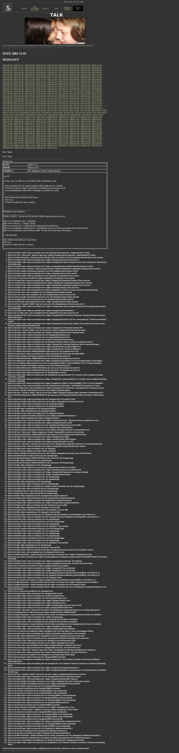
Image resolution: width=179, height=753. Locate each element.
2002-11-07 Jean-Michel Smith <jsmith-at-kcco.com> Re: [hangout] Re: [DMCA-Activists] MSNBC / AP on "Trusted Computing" (55, 363)
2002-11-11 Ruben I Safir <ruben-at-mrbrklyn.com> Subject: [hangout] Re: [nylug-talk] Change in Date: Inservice (49, 285)
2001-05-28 (63, 143)
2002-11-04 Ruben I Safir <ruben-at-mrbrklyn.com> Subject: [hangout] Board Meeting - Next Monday (45, 561)
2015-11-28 (41, 98)
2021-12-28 (30, 79)
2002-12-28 (52, 138)
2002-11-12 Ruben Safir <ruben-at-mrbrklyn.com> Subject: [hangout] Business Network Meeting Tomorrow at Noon (50, 266)
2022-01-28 (18, 79)
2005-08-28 (96, 129)
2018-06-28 (96, 89)
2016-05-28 (74, 96)
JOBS (56, 8)
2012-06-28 (96, 107)
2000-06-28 (85, 145)
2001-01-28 (7, 145)
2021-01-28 (52, 82)
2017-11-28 (74, 91)
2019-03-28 (96, 86)
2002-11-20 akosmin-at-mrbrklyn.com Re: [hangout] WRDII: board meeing (35, 719)
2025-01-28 (18, 70)
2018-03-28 (30, 91)
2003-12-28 (18, 136)
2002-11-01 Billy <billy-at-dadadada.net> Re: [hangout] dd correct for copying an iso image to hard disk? (46, 636)
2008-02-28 (63, 122)
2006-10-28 (41, 126)
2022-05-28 (74, 77)
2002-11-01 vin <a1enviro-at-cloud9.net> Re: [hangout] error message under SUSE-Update (41, 655)
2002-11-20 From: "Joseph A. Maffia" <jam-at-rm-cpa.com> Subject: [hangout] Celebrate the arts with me (47, 674)
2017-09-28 (96, 91)
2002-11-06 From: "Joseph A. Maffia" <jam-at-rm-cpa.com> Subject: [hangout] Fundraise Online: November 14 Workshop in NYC (55, 393)
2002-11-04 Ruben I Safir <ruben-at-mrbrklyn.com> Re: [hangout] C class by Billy (38, 510)
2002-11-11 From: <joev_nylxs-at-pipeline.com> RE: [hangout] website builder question (40, 292)
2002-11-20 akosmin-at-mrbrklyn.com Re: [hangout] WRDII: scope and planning (37, 691)
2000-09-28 (52, 145)
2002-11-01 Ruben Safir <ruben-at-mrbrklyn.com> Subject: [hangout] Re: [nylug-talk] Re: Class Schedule (47, 633)
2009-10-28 (41, 117)
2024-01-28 (52, 72)
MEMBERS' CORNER (67, 8)
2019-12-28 (96, 84)
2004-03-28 (85, 133)
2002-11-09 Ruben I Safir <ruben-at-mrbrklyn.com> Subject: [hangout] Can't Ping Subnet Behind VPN (45, 328)
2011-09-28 (96, 110)
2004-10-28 (7, 133)
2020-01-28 (85, 84)
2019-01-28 (18, 89)
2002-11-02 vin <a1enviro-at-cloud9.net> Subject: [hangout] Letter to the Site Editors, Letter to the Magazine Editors (50, 631)
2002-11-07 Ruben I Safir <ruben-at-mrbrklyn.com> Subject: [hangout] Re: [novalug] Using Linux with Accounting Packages (53, 344)
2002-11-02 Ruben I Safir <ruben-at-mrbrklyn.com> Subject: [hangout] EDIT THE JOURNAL (41, 629)
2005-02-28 (63, 131)
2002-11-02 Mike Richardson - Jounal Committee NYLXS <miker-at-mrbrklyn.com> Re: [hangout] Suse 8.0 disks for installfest (54, 624)
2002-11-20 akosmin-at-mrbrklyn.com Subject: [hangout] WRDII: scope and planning (39, 726)
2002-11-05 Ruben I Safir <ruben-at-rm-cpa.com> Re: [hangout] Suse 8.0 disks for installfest (42, 467)
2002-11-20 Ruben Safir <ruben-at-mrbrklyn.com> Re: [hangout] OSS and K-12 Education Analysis (44, 677)
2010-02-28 (97, 114)
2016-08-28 (41, 96)
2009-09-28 (52, 117)
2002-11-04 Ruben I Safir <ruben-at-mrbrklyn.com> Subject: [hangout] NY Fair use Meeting (41, 568)
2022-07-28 (52, 77)
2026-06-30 (30, 65)
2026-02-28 (74, 65)
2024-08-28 (74, 70)
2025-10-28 (18, 67)
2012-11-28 (41, 107)
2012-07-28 (85, 107)
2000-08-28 (63, 145)
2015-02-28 (41, 100)
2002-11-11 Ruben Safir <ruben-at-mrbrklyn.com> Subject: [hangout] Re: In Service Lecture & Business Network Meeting (53, 290)
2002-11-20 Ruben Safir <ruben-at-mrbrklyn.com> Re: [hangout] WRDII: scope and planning (42, 695)
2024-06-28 (96, 70)
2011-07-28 (13, 112)
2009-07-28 (74, 117)
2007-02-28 (96, 124)
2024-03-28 (30, 72)
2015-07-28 (85, 98)
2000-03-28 (18, 147)
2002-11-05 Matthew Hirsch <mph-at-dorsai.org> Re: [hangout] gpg (32, 456)
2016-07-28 (52, 96)
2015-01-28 (52, 100)
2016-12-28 (96, 93)
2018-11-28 (41, 89)
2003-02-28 (30, 138)
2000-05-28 (96, 145)
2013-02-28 (7, 107)
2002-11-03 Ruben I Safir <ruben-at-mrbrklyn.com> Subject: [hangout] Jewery (37, 603)
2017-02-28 (74, 93)
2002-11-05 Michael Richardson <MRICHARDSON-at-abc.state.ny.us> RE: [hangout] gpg (40, 458)
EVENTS (24, 8)
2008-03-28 (52, 122)
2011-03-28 (58, 112)
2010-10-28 (8, 114)
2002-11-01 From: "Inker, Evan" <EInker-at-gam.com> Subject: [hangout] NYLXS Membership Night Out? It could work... (52, 650)
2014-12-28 (63, 100)
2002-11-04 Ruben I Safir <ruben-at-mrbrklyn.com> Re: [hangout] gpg (33, 477)
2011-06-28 (24, 112)
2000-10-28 (41, 145)
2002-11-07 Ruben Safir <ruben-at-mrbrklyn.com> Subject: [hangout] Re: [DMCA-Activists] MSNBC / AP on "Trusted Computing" (55, 383)
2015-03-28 (30, 100)
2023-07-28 (18, 74)
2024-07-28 (85, 70)
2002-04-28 (41, 140)
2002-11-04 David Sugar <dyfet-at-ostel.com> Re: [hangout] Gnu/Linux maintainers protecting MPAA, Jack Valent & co (51, 514)
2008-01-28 (74, 122)
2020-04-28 (52, 84)
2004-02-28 (96, 133)
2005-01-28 (74, 131)
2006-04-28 (7, 129)
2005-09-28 (85, 129)
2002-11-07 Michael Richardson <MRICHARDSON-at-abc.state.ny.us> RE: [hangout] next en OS (43, 351)
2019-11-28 (7, 86)
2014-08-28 (7, 103)
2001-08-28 (30, 143)
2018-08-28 (74, 89)
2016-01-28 (18, 98)
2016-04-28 (85, 96)
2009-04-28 (7, 119)
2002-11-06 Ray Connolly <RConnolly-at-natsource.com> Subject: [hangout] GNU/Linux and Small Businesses (49, 430)
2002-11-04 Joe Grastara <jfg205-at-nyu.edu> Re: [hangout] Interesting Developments (40, 500)
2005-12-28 (52, 129)
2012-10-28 (52, 107)
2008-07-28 (7, 122)
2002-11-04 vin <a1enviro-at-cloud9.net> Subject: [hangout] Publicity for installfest (38, 566)
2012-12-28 (30, 107)
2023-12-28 (63, 72)
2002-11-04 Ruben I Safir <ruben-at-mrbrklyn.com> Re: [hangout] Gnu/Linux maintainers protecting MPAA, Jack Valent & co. (54, 573)
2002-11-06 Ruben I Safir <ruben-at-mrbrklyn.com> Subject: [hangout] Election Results (40, 423)
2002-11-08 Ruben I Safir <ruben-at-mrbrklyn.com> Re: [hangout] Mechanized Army (39, 335)
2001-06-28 (52, 143)
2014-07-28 (18, 103)
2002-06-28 (18, 140)
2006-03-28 (18, 129)
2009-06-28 (85, 117)
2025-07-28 (52, 67)
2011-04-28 (46, 112)
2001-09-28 (18, 143)
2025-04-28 (85, 67)
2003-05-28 (96, 136)
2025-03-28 (96, 67)
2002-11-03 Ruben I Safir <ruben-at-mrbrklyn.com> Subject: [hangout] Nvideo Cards (39, 600)
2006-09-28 (52, 126)
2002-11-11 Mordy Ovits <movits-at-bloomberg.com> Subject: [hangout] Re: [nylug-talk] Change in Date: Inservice (50, 283)
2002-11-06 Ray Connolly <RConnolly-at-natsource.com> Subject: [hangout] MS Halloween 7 (42, 416)
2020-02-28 (74, 84)
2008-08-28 (96, 119)
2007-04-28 (74, 124)
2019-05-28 (74, 86)
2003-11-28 (29, 136)
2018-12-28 (30, 89)
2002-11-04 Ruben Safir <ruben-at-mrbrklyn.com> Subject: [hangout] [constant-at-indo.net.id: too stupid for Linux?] (50, 550)
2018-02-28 (41, 91)
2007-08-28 (30, 124)
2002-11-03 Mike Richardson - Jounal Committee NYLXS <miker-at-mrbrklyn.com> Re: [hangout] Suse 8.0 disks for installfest (54, 615)
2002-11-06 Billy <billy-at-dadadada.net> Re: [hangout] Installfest (32, 409)
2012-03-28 (30, 110)
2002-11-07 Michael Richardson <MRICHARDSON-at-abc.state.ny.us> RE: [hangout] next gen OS (44, 358)
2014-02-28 (74, 103)
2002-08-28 (96, 138)
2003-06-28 (85, 136)
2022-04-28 (85, 77)
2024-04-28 (18, 72)
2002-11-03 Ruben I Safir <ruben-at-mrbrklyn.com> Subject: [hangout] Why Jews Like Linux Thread (44, 605)
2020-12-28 (63, 82)
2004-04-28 (74, 133)
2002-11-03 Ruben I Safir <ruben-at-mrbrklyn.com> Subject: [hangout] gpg (35, 617)
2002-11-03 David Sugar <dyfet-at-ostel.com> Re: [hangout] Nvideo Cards (35, 593)
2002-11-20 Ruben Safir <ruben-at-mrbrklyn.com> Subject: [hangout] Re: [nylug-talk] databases (43, 668)
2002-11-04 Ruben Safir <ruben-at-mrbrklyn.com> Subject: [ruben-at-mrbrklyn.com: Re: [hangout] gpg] (46, 486)
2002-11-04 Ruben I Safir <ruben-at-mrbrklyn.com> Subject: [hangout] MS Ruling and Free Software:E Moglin (48, 472)
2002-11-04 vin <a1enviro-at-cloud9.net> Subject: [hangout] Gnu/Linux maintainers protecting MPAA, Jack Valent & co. (52, 580)
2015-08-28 (74, 98)
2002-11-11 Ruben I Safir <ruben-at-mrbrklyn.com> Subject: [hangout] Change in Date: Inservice (43, 288)
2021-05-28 (7, 82)
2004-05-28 (63, 133)
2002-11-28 (63, 138)
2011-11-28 (74, 110)
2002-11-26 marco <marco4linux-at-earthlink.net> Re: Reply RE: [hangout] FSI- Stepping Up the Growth (46, 740)
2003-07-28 (74, 136)
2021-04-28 (18, 82)
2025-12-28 (96, 65)
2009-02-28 (30, 119)
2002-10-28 (74, 138)
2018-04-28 (18, 91)
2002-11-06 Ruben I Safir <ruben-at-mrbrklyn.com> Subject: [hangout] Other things (38, 437)
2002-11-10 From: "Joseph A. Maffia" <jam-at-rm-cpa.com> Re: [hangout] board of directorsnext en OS (46, 304)
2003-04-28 (7, 138)
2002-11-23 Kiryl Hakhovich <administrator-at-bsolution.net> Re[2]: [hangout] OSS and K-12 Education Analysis (49, 738)
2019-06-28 (63, 86)
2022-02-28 (7, 79)
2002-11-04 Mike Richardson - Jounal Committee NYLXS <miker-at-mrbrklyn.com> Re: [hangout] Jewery (47, 585)
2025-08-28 (41, 67)
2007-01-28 (7, 126)
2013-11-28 (7, 105)
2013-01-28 (18, 107)
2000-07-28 (74, 145)
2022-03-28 (96, 77)
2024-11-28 (41, 70)
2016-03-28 (96, 96)
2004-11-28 (96, 131)
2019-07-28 (52, 86)
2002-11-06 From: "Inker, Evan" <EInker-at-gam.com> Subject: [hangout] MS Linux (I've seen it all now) (46, 432)
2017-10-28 (85, 91)
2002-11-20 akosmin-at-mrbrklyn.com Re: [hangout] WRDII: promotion (34, 688)
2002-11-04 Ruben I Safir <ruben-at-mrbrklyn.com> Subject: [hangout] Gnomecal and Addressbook (44, 470)
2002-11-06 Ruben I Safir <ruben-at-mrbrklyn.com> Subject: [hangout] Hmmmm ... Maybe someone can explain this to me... (53, 420)
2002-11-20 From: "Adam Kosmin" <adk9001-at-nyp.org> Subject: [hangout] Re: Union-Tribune (43, 710)
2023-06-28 (30, 74)
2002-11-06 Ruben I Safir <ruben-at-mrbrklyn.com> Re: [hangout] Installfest (36, 404)
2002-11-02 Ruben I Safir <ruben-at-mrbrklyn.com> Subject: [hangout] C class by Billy (40, 626)
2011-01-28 (80, 112)
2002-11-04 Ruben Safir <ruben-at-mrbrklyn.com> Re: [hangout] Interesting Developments (41, 498)
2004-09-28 (18, 133)
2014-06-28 (30, 103)
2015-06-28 (96, 98)
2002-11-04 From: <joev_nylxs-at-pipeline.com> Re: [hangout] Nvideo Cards (36, 552)
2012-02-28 (41, 110)
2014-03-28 (63, 103)
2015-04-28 (18, 100)
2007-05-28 (63, 124)
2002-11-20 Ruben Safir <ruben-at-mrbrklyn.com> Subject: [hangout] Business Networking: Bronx (44, 721)
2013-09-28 (29, 105)
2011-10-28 (85, 110)
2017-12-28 (63, 91)
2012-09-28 (63, 107)
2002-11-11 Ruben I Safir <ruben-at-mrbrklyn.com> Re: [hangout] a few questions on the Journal (43, 276)
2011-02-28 (69, 112)
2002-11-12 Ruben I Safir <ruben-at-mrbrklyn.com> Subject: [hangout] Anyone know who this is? (43, 260)
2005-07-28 (7, 131)
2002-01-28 (74, 140)
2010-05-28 (64, 114)
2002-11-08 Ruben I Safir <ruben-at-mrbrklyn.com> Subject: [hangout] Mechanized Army (41, 340)
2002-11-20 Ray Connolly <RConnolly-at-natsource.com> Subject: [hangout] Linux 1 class (41, 707)
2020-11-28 (74, 82)
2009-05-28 (96, 117)
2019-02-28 (7, 89)
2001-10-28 (7, 143)
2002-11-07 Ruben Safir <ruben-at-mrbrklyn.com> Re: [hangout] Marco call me (37, 372)
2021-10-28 (52, 79)
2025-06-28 (63, 67)
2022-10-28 (18, 77)
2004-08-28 (30, 133)
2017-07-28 (18, 93)
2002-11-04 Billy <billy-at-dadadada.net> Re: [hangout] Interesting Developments (38, 496)
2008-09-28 (85, 119)
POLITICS (45, 8)
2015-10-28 (52, 98)
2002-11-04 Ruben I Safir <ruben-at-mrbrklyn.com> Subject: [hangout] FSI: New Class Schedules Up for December (50, 563)
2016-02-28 (7, 98)
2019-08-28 (41, 86)
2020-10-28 (85, 82)
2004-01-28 (7, 136)
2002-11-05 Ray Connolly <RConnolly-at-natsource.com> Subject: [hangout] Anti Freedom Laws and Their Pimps (49, 453)
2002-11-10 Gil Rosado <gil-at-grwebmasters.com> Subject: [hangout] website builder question (43, 302)
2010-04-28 (75, 114)
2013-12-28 (96, 103)
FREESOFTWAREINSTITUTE (35, 8)
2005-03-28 (52, 131)
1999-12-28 (52, 147)
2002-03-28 (52, 140)
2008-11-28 (63, 119)
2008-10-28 (74, 119)
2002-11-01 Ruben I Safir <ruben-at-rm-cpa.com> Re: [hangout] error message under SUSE (42, 640)
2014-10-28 (85, 100)
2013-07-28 (52, 105)
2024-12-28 (30, 70)
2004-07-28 (41, 133)
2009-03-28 (18, 119)
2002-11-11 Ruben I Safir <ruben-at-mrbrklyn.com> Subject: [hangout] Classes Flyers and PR (42, 273)
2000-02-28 (30, 147)
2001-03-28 (85, 143)
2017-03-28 (63, 93)
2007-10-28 (7, 124)
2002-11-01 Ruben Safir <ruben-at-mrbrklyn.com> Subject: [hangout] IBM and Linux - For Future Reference (47, 652)
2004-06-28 (52, 133)
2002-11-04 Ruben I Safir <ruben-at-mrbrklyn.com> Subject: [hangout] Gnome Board (39, 474)
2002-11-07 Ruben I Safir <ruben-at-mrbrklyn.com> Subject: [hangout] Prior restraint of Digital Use (44, 347)
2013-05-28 (74, 105)
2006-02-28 (30, 129)
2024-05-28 (7, 72)
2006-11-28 (29, 126)
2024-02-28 (41, 72)
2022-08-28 (41, 77)
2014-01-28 (85, 103)
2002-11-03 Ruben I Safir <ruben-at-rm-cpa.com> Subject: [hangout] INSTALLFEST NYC (40, 608)
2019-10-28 (18, 86)
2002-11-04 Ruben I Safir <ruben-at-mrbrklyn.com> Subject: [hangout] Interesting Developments (43, 503)
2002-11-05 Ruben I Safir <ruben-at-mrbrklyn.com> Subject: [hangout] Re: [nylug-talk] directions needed (46, 446)
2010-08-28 (31, 114)
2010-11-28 (102, 112)
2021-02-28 (41, 82)
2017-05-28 (41, 93)
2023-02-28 (74, 74)
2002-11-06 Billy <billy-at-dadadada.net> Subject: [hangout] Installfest (33, 418)
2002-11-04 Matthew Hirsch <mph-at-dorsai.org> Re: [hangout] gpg (32, 491)
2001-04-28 (74, 143)
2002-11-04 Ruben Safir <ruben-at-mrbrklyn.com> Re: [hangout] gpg (33, 484)
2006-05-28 (96, 126)
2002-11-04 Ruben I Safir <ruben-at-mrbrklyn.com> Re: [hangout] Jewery (35, 577)
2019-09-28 (29, 86)
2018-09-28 (63, 89)
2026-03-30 (63, 65)
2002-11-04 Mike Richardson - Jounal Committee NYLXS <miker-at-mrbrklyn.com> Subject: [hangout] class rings (50, 554)
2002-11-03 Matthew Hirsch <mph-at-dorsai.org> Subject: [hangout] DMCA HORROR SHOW (42, 612)
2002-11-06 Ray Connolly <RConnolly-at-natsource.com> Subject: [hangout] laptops (39, 390)
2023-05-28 (41, 74)
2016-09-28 (29, 96)
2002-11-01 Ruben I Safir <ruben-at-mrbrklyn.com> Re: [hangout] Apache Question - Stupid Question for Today (49, 253)
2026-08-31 (7, 65)
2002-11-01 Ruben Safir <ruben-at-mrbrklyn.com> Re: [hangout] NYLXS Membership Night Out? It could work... (49, 638)
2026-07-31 (18, 65)
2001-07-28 (41, 143)
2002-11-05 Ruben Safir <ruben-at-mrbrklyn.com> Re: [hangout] (31, 449)
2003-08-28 (63, 136)
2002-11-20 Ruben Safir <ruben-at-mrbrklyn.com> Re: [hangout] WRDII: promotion (38, 702)
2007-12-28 (85, 122)
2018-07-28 (85, 89)
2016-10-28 (18, 96)
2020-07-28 (18, 84)
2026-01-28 (85, 65)
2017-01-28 (85, 93)
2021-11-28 (41, 79)
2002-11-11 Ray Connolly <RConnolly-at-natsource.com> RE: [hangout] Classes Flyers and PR (43, 271)
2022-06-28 (63, 77)
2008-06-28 (18, 122)
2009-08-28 (63, 117)
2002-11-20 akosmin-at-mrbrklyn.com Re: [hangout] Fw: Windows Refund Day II (37, 731)
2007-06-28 (52, 124)
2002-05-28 (30, 140)
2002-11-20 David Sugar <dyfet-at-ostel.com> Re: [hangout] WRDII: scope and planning (40, 698)
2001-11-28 (96, 140)
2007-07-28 (41, 124)
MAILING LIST (78, 8)
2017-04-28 (52, 93)
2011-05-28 (35, 112)
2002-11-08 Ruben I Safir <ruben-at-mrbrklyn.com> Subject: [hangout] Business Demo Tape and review (46, 332)
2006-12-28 (18, 126)
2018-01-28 (52, 91)
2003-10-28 (41, 136)
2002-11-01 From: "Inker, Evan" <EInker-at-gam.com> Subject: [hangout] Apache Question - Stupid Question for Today (51, 255)
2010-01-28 (7, 117)
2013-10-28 (18, 105)
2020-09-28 (96, 82)
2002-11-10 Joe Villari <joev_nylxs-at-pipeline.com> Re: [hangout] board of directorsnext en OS (43, 313)
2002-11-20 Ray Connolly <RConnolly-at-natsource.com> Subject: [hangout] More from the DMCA (44, 684)
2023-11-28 (74, 72)
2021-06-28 (96, 79)
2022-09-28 (29, 77)
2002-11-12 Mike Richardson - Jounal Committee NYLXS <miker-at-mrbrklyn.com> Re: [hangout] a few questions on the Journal (55, 257)
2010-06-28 (53, 114)
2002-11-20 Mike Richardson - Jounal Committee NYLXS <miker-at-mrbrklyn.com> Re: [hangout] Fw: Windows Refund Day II (54, 735)
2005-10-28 (74, 129)
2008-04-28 (41, 122)
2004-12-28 (85, 131)
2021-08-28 (74, 79)
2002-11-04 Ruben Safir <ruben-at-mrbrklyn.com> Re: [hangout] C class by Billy (37, 505)
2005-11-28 (63, 129)
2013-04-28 (85, 105)
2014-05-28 (41, 103)
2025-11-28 (7, 67)
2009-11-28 (29, 117)
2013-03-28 (96, 105)
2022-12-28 (96, 74)
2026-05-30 (41, 65)
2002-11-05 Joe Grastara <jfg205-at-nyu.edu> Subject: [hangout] (32, 451)
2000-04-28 (7, 147)
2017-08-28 (7, 93)
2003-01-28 (41, 138)
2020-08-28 (7, 84)
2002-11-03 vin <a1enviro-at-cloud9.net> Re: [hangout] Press (30, 591)
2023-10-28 (85, 72)
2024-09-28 (63, 70)
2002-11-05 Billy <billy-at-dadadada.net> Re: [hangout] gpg (29, 460)
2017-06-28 (30, 93)
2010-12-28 (91, 112)
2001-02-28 (96, 143)
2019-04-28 (85, 86)
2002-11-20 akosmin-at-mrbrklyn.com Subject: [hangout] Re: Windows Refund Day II (39, 733)
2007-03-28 (85, 124)
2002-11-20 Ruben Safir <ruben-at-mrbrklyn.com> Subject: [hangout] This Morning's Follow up (42, 679)
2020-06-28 (30, 84)
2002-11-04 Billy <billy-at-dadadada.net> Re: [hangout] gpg (29, 482)
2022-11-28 (7, 77)
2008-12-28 (52, 119)
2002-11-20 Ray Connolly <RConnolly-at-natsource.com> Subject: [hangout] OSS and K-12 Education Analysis (49, 681)
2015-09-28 (63, 98)
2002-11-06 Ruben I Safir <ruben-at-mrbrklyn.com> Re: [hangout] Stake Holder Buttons (40, 427)
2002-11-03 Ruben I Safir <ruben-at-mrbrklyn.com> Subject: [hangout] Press (36, 596)
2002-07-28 (7, 140)
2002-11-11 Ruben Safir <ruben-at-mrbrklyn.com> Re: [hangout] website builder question (41, 299)
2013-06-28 (63, 105)
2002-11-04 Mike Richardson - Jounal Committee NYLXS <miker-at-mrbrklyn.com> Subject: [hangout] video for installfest (53, 582)
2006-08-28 (63, 126)
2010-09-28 (19, 114)
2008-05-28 (30, 122)
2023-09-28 (96, 72)
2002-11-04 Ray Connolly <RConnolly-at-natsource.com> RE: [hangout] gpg (36, 522)
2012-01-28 (52, 110)
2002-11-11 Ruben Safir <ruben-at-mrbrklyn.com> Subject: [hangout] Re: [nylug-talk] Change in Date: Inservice (49, 280)
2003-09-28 (52, 136)
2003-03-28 (18, 138)
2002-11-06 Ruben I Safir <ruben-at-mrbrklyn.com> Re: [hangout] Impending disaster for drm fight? (44, 425)
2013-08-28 (41, 105)
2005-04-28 (41, 131)
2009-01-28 (41, 119)
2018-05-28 (7, 91)
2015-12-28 (30, 98)
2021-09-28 (63, 79)
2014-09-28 (96, 100)
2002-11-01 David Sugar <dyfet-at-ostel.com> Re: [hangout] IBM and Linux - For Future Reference (44, 648)
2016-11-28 (7, 96)
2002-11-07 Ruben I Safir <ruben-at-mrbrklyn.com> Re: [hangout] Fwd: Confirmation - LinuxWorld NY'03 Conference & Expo (54, 386)
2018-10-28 (52, 89)
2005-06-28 (18, 131)
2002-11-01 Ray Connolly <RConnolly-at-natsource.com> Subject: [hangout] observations (41, 643)
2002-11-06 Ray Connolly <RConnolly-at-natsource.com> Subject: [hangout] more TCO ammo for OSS (45, 402)
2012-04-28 (18, 110)
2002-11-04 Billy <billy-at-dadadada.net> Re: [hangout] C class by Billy (34, 507)
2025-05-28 (74, 67)
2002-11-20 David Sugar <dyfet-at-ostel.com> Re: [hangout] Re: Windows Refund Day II (40, 728)
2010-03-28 (86, 114)
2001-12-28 (85, 140)
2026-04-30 (52, 65)
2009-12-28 (18, 117)
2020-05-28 (41, 84)
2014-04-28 (52, 103)
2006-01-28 (41, 129)
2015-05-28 (7, 100)
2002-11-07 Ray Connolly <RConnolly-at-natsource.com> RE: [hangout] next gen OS (39, 356)
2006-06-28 (85, 126)
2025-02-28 (7, 70)
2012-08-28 (74, 107)
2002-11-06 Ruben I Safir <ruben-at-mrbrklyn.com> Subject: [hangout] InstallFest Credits (41, 442)
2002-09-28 (85, 138)
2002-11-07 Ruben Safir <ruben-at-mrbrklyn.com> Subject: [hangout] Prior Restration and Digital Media (46, 354)
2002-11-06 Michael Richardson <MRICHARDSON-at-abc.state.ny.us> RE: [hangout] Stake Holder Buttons (47, 434)
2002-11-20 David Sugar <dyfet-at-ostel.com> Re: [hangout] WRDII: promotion (37, 657)
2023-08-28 (7, 74)
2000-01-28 (41, 147)
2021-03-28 (30, 82)
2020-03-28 (63, 84)
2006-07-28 (74, 126)
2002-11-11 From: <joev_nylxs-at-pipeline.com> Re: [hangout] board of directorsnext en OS (41, 295)
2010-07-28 (42, 114)
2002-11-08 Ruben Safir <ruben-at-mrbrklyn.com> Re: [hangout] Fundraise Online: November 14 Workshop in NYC (50, 342)
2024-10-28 (52, 70)
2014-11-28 (74, 100)
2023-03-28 (63, 74)
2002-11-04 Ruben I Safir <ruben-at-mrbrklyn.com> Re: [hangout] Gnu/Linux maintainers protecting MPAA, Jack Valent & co (53, 517)
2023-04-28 (52, 74)
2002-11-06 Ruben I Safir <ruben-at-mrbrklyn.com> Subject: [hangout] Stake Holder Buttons (42, 439)
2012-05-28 (7, 110)
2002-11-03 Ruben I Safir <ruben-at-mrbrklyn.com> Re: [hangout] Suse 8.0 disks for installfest (43, 619)
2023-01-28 (85, 74)
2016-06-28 (63, 96)
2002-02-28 (63, 140)
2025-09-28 (29, 67)
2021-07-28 (85, 79)
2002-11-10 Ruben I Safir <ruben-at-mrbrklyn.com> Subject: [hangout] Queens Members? (41, 311)
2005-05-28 (30, 131)
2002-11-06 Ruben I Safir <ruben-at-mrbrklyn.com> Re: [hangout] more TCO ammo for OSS (41, 399)
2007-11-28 (96, 122)
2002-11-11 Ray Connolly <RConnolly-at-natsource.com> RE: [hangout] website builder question (43, 297)
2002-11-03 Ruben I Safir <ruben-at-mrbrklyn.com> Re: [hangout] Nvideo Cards (37, 598)
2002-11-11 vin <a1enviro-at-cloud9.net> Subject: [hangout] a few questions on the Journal (41, 278)
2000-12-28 (18, 145)
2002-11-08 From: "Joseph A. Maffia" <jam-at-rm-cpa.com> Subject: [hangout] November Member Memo (47, 330)
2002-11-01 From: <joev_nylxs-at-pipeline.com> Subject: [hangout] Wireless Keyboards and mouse (45, 645)
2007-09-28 (18, 124)
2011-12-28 (63, 110)
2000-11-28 (29, 145)
